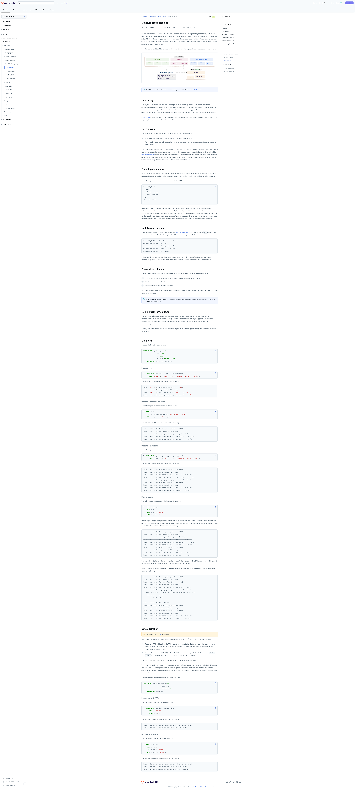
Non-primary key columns (229, 44)
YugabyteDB (144, 16)
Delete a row (227, 60)
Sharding (8, 82)
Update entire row (229, 57)
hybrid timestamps (147, 155)
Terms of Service (210, 787)
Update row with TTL (230, 71)
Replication (8, 86)
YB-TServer (9, 97)
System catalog (10, 60)
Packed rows (11, 71)
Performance (11, 78)
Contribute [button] (227, 16)
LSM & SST (10, 75)
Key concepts (9, 49)
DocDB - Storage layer (12, 64)
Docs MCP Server (9, 108)
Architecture (7, 45)
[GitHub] (230, 782)
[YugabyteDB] (8, 3)
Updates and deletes (228, 37)
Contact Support (12, 785)
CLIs (5, 104)
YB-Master (8, 93)
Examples (224, 47)
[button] (349, 2)
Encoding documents (183, 232)
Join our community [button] (13, 782)
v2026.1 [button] (210, 16)
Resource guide (9, 112)
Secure (5, 34)
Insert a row (227, 51)
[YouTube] (240, 782)
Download (9, 778)
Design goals (9, 53)
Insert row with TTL (229, 68)
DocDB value (225, 31)
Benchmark (7, 119)
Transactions (9, 90)
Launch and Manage (10, 38)
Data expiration (226, 64)
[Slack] (227, 782)
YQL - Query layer (10, 56)
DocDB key (225, 28)
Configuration (8, 101)
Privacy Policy (199, 787)
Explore (6, 29)
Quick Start (7, 25)
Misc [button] (5, 115)
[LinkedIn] (237, 782)
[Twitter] (234, 782)
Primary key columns (228, 40)
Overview (6, 22)
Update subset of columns (231, 54)
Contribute (7, 124)
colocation (146, 117)
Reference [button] (6, 41)
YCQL (159, 634)
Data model (10, 67)
